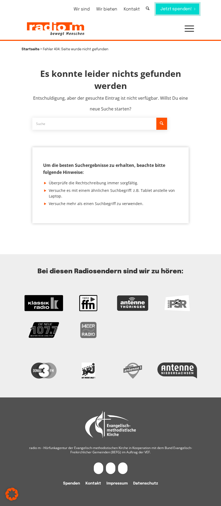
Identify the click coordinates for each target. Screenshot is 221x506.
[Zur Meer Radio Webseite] (88, 330)
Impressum (117, 483)
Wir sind (82, 9)
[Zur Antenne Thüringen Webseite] (132, 303)
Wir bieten (106, 9)
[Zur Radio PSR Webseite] (177, 303)
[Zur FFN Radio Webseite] (88, 303)
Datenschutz (145, 483)
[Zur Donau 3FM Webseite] (44, 371)
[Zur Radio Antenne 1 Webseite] (132, 371)
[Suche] (147, 8)
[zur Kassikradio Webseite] (44, 303)
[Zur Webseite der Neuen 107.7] (44, 330)
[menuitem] (81, 9)
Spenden (71, 483)
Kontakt (132, 9)
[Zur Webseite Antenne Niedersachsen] (177, 371)
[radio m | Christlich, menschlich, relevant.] (55, 29)
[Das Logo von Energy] (88, 371)
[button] (186, 29)
